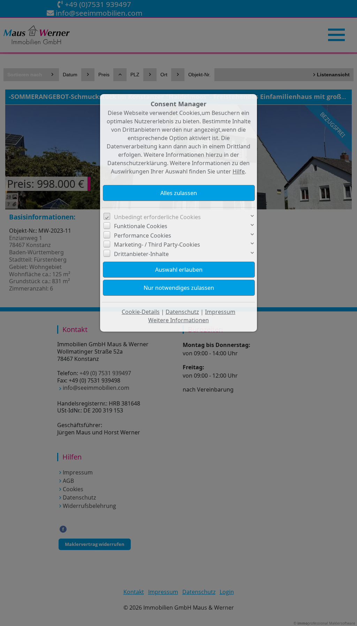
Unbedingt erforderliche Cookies (157, 217)
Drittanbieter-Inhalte (141, 254)
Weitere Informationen (178, 320)
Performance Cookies (142, 235)
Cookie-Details (141, 312)
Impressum (220, 312)
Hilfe (239, 171)
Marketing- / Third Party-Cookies (157, 244)
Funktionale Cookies (140, 226)
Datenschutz (182, 312)
